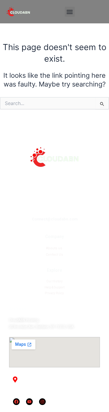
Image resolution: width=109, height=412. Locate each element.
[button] (70, 12)
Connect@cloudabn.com (55, 219)
